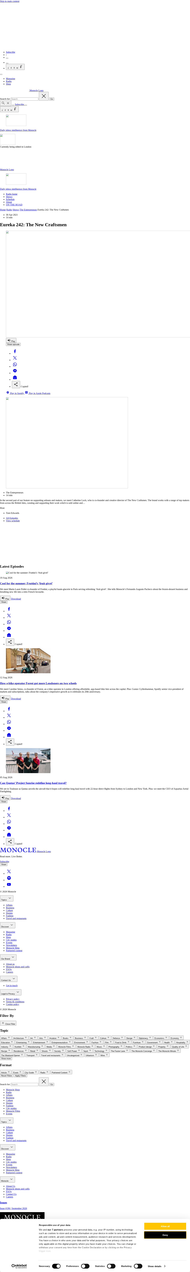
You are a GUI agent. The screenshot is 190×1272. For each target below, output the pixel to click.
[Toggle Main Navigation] (1, 74)
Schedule (10, 199)
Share (3, 602)
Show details (154, 1266)
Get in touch (12, 985)
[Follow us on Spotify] (9, 880)
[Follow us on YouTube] (9, 886)
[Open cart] (7, 63)
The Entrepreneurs (28, 209)
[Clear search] (44, 96)
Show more (6, 1058)
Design (9, 913)
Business (10, 907)
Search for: (5, 99)
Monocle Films (13, 1111)
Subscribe (10, 52)
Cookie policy (12, 1004)
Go (51, 99)
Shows (9, 196)
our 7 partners (55, 1229)
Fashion (9, 915)
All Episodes (12, 518)
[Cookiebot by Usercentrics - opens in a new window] (19, 1266)
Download (16, 599)
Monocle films (12, 948)
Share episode (13, 344)
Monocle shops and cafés (18, 966)
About (9, 202)
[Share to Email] (15, 379)
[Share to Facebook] (15, 353)
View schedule (13, 520)
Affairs (9, 905)
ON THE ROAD (14, 204)
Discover (5, 927)
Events (9, 942)
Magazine (10, 78)
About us (10, 964)
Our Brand (6, 959)
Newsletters (11, 945)
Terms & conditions (15, 1001)
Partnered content (14, 950)
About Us (10, 1186)
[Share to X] (15, 360)
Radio (9, 81)
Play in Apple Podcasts (39, 393)
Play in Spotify (17, 393)
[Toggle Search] (5, 103)
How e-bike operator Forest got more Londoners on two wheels (38, 683)
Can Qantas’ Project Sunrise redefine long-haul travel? (33, 783)
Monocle (5, 1181)
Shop (8, 84)
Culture (9, 910)
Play (13, 341)
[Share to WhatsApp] (15, 366)
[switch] (85, 1266)
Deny (165, 1235)
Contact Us (6, 980)
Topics (4, 900)
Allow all (165, 1226)
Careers (9, 972)
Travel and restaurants (16, 918)
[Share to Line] (15, 373)
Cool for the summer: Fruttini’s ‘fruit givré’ (26, 583)
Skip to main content (9, 1)
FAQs (9, 969)
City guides (11, 940)
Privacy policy (12, 999)
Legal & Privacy (8, 994)
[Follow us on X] (9, 873)
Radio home (11, 194)
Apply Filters (20, 1076)
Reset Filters (6, 1076)
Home (3, 209)
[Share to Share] (16, 384)
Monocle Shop (13, 1089)
